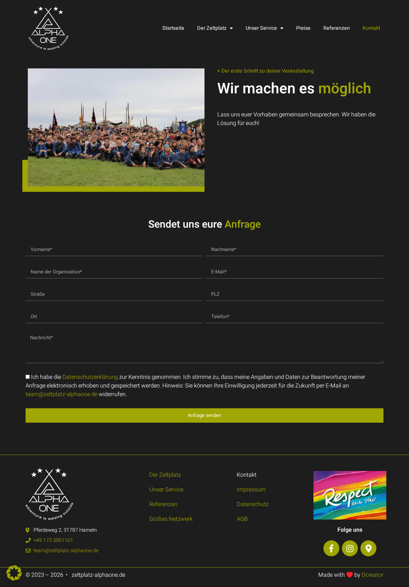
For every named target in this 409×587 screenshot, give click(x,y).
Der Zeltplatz (212, 28)
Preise (303, 28)
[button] (14, 573)
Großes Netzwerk (171, 519)
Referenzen (336, 28)
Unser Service (261, 28)
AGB (242, 519)
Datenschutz (253, 504)
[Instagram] (350, 548)
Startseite (173, 28)
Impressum (251, 489)
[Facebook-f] (331, 548)
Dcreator (372, 575)
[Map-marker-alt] (368, 548)
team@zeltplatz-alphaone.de (61, 394)
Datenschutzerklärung (90, 377)
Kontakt (371, 28)
